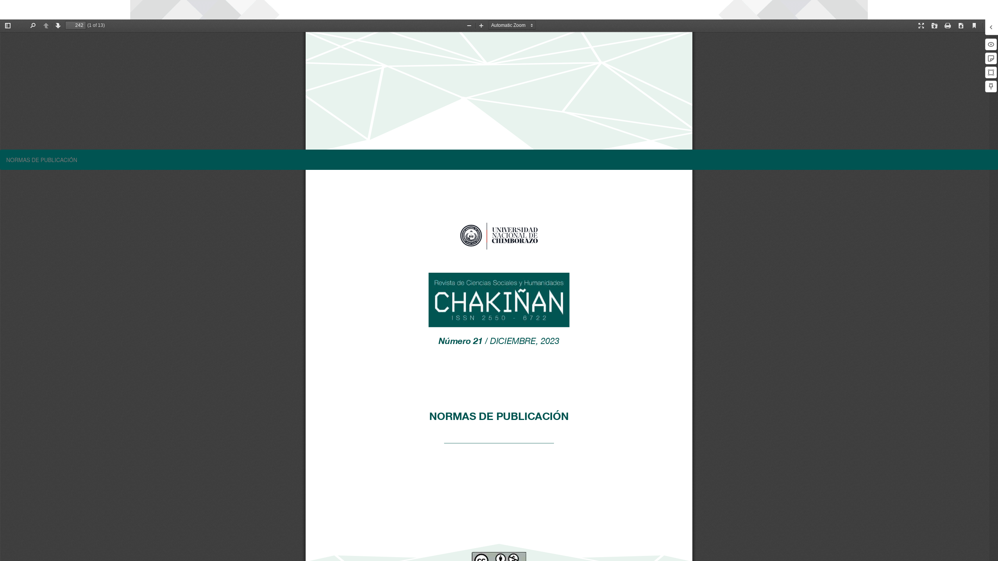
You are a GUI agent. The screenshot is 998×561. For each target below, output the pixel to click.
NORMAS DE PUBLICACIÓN (41, 160)
